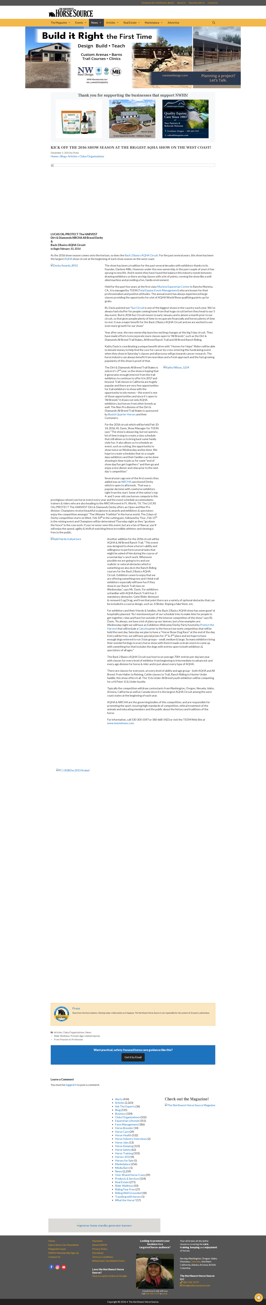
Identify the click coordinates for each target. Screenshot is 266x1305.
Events (79, 22)
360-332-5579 (152, 1293)
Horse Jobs (122, 1142)
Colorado (196, 1261)
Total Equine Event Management (158, 290)
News (94, 22)
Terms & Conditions (102, 1256)
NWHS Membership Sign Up (63, 1252)
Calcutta (144, 628)
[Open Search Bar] (214, 23)
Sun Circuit (137, 307)
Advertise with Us (197, 3)
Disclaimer (98, 1252)
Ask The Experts (125, 1106)
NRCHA (126, 481)
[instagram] (57, 1266)
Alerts (118, 1099)
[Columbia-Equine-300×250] (185, 137)
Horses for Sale (124, 1160)
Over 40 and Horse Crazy (130, 1175)
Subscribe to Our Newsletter (63, 1244)
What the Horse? (125, 1200)
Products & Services (127, 1178)
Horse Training (124, 1153)
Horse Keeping (124, 1146)
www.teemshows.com (120, 723)
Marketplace (152, 22)
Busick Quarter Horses (122, 414)
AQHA (68, 259)
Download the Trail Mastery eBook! (158, 3)
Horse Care (122, 1131)
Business (120, 1113)
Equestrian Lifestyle (127, 1120)
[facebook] (51, 1266)
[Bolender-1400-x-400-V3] (133, 87)
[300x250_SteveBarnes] (132, 137)
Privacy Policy (99, 1248)
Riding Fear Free (125, 1189)
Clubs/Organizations (91, 156)
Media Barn (122, 1167)
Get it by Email (133, 1057)
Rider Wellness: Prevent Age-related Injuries (77, 1035)
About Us (181, 3)
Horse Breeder (124, 1128)
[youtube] (63, 1267)
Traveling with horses (128, 1196)
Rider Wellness (124, 1185)
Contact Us (213, 3)
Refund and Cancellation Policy (108, 1260)
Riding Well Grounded (128, 1193)
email (164, 1293)
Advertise (173, 22)
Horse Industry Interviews (131, 1138)
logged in (71, 1084)
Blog (63, 156)
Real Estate (130, 22)
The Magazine (59, 22)
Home (54, 156)
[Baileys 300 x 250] (79, 137)
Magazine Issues (57, 1248)
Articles (110, 22)
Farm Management (126, 1124)
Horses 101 (122, 1156)
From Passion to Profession (68, 1039)
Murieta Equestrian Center (173, 286)
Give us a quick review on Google (109, 1275)
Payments (97, 1240)
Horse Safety (123, 1149)
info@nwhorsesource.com (196, 1285)
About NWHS (99, 1244)
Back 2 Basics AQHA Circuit (141, 255)
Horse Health (123, 1135)
